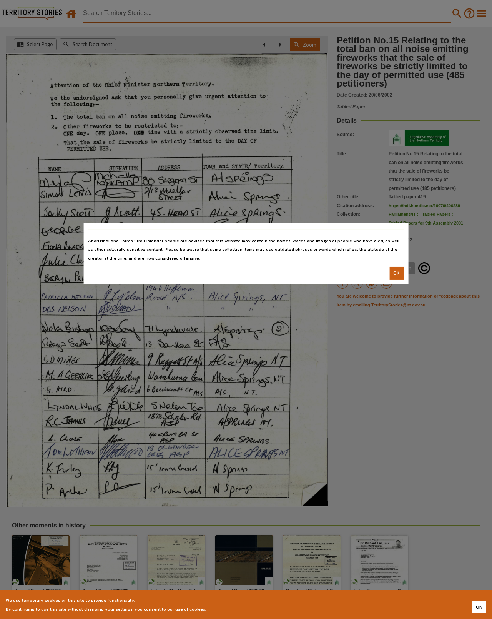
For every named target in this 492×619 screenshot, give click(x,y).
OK (396, 273)
